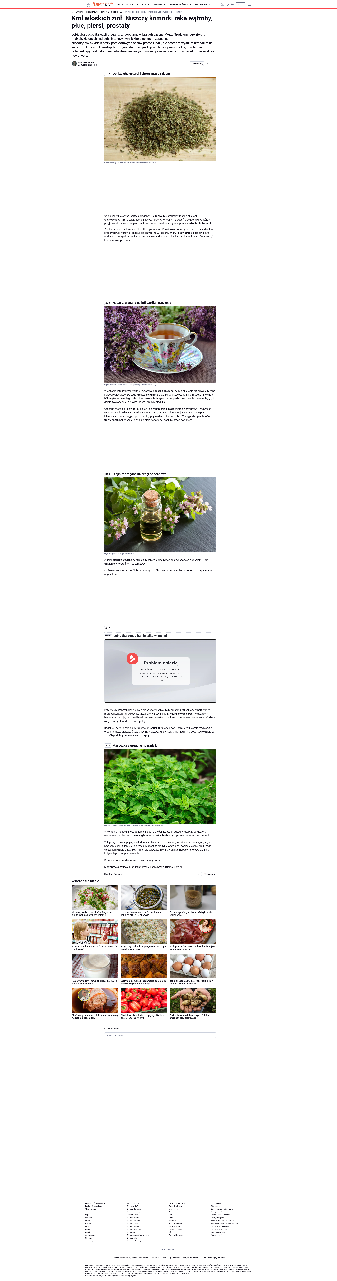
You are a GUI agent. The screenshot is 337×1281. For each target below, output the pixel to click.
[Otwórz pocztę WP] (223, 4)
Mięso (87, 1215)
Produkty (158, 4)
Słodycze (88, 1238)
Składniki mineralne (176, 1223)
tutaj (134, 1276)
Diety (144, 4)
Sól (170, 1232)
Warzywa (88, 1218)
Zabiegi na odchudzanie (219, 1212)
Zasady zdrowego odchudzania (222, 1209)
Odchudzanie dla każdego (220, 1226)
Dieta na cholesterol (134, 1209)
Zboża (87, 1212)
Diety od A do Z (132, 1206)
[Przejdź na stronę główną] (88, 6)
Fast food (88, 1223)
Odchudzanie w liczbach (219, 1229)
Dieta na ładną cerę (134, 1241)
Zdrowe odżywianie (126, 4)
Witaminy (172, 1221)
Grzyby (87, 1226)
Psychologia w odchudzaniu (221, 1215)
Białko (171, 1215)
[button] (230, 4)
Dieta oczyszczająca (134, 1212)
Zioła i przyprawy (91, 1241)
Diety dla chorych (133, 1218)
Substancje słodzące (176, 1229)
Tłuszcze (172, 1212)
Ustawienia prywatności (214, 1257)
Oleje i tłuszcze (90, 1209)
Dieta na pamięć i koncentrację (138, 1235)
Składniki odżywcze (179, 4)
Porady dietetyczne (217, 1218)
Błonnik (171, 1218)
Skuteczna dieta (132, 1215)
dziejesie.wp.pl (173, 867)
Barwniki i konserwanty (177, 1235)
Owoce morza (90, 1235)
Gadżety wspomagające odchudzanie (224, 1223)
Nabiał (87, 1229)
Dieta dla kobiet (132, 1223)
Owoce (87, 1221)
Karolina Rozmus (86, 62)
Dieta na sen (131, 1232)
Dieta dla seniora (133, 1226)
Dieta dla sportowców (135, 1229)
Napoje (87, 1232)
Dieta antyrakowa (133, 1221)
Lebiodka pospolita (85, 34)
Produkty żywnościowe (93, 1206)
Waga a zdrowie (216, 1235)
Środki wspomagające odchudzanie (223, 1221)
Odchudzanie (201, 4)
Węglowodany (174, 1209)
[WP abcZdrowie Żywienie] (105, 4)
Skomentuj (198, 63)
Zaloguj (240, 4)
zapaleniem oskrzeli (181, 570)
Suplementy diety (175, 1226)
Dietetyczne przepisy (218, 1232)
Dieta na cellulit (132, 1238)
